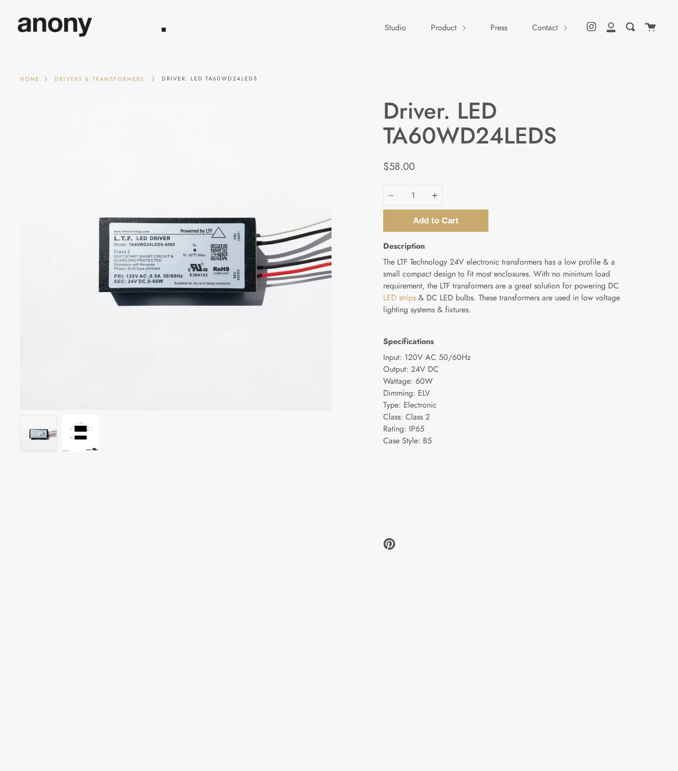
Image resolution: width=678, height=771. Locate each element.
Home (30, 79)
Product (445, 27)
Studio (395, 27)
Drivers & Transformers (99, 79)
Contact (546, 27)
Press (498, 27)
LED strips (399, 297)
